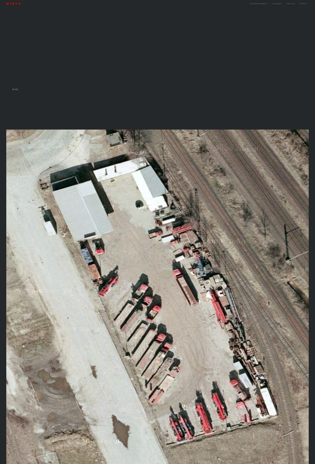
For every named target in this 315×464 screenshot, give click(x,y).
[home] (22, 3)
